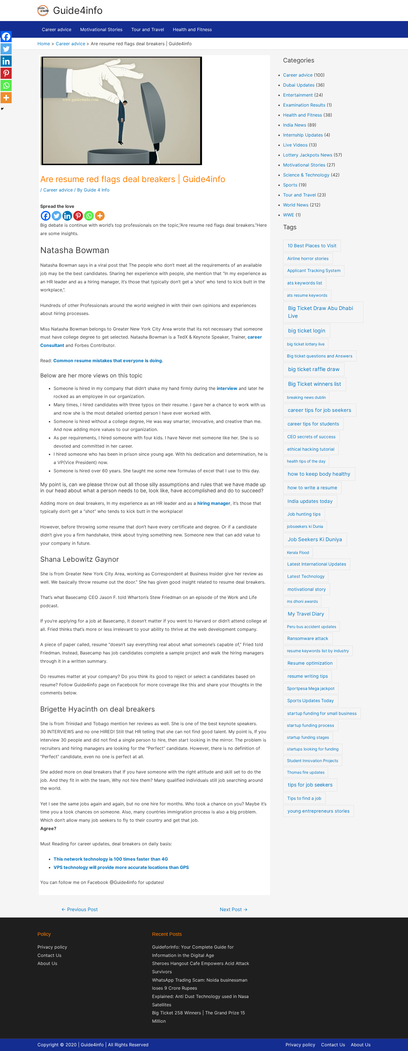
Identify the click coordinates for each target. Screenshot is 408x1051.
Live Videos (295, 145)
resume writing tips (308, 676)
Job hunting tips (304, 514)
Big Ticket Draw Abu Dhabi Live (320, 312)
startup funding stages (308, 737)
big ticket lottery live (305, 344)
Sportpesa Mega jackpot (310, 688)
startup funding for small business (322, 713)
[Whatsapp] (89, 216)
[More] (100, 216)
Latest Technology (305, 576)
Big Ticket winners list (314, 384)
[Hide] (2, 109)
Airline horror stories (308, 258)
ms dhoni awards (302, 601)
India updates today (310, 501)
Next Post (234, 909)
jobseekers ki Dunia (305, 526)
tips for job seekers (310, 785)
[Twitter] (56, 216)
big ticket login (306, 330)
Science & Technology (306, 175)
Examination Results (304, 105)
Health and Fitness (302, 115)
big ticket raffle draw (313, 369)
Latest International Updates (316, 564)
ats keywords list (304, 283)
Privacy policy (52, 947)
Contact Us (49, 955)
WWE (288, 215)
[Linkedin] (67, 216)
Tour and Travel (299, 195)
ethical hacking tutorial (310, 449)
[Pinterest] (78, 216)
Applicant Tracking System (314, 270)
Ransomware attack (307, 638)
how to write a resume (312, 487)
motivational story (307, 589)
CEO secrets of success (311, 436)
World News (295, 205)
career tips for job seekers (319, 410)
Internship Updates (303, 135)
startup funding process (310, 725)
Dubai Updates (298, 85)
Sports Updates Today (310, 700)
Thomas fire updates (305, 772)
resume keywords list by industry (318, 650)
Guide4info (78, 10)
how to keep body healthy (319, 474)
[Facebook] (46, 216)
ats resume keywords (307, 295)
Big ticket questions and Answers (319, 356)
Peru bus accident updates (311, 626)
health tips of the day (306, 461)
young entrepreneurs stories (319, 811)
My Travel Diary (306, 614)
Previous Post (79, 909)
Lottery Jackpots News (307, 155)
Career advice (58, 190)
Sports (290, 185)
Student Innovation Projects (312, 760)
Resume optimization (310, 663)
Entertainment (298, 95)
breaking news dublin (306, 397)
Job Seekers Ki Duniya (315, 539)
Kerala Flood (298, 552)
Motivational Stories (304, 165)
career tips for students (313, 424)
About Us (47, 963)
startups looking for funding (313, 749)
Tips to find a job (304, 798)
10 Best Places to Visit (312, 245)
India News (294, 125)
